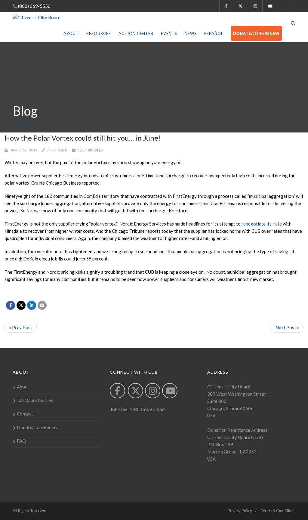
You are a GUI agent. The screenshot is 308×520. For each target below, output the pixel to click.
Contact (25, 413)
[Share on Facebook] (10, 305)
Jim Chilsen (57, 150)
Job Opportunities (35, 400)
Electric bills (90, 150)
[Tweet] (21, 305)
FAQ (21, 441)
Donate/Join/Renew (256, 33)
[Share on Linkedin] (31, 305)
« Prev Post (20, 327)
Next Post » (287, 327)
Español (213, 33)
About (71, 33)
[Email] (42, 305)
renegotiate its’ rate (262, 223)
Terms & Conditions (277, 510)
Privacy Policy (240, 510)
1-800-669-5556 (147, 409)
